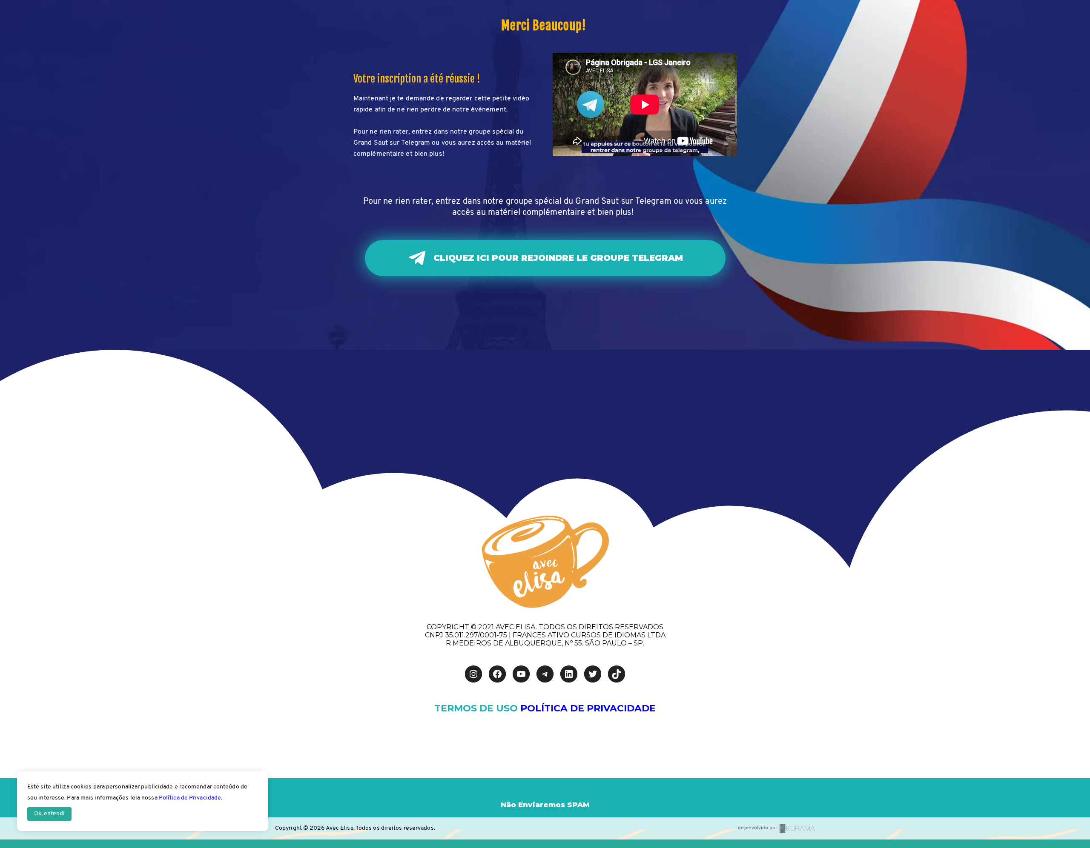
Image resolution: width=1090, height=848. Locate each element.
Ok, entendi (49, 814)
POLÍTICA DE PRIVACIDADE (588, 708)
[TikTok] (616, 673)
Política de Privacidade (190, 798)
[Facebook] (497, 673)
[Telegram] (545, 673)
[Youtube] (521, 673)
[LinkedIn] (568, 673)
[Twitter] (592, 673)
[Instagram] (473, 673)
